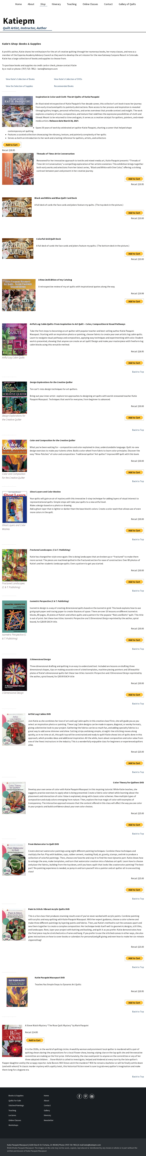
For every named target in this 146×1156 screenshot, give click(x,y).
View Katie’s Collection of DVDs (68, 79)
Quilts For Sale (15, 1100)
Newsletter (48, 1120)
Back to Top (138, 371)
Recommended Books (64, 86)
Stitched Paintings (16, 1105)
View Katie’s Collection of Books (20, 79)
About (31, 4)
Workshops (13, 1125)
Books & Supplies (16, 1095)
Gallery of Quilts (127, 4)
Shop (43, 4)
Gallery (47, 1110)
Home (18, 4)
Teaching (72, 4)
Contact (108, 4)
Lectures (12, 1115)
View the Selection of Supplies (19, 86)
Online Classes (90, 4)
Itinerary (56, 4)
